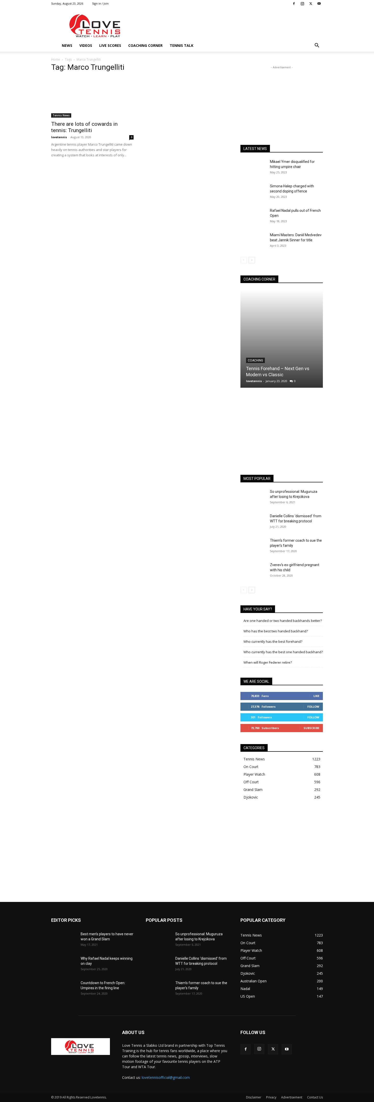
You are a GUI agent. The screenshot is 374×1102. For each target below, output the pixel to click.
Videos (85, 45)
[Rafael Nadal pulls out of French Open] (253, 217)
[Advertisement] (230, 25)
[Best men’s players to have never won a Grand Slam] (64, 940)
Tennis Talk (181, 45)
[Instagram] (302, 3)
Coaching (255, 360)
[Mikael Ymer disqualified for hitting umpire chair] (253, 168)
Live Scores (110, 45)
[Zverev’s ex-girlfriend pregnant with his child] (253, 571)
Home (55, 59)
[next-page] (252, 260)
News (67, 45)
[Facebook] (294, 3)
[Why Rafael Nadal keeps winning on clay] (64, 965)
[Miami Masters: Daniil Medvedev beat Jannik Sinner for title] (253, 241)
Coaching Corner (145, 45)
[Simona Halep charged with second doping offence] (253, 192)
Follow (313, 706)
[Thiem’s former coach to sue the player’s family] (253, 547)
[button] (317, 46)
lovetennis (59, 137)
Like (316, 696)
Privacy (271, 1097)
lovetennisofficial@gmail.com (166, 1077)
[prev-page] (243, 260)
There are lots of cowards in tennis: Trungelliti (84, 127)
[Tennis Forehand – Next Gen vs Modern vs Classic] (281, 339)
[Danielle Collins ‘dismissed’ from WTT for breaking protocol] (253, 522)
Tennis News (61, 115)
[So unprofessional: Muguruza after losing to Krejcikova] (253, 498)
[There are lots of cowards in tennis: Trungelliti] (92, 97)
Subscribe (311, 728)
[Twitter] (310, 3)
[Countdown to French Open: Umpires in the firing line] (64, 989)
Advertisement (291, 1097)
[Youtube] (319, 3)
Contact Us (315, 1097)
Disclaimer (253, 1097)
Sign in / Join (100, 3)
